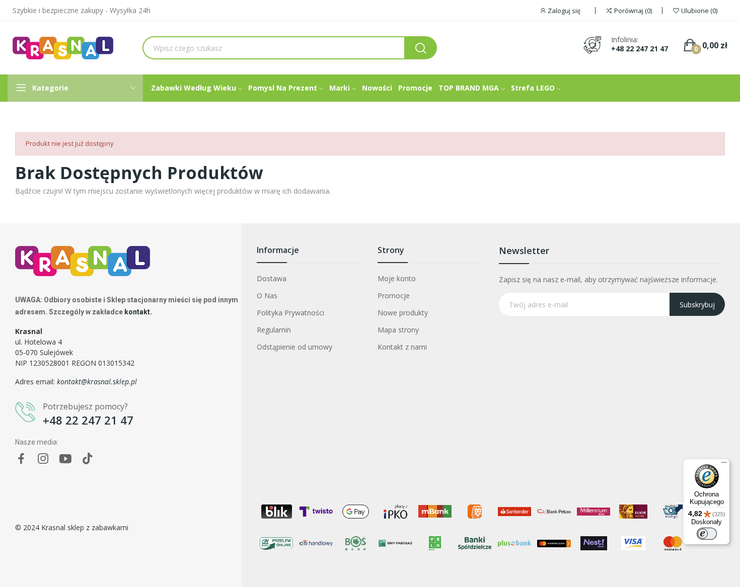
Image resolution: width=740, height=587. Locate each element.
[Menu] (724, 465)
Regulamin (274, 329)
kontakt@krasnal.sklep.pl (97, 381)
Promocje (394, 295)
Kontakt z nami (402, 347)
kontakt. (138, 312)
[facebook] (21, 459)
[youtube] (65, 459)
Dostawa (271, 278)
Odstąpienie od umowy (294, 347)
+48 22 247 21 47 (639, 48)
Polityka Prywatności (290, 312)
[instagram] (43, 459)
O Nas (267, 295)
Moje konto (397, 278)
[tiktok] (88, 459)
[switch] (707, 534)
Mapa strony (398, 329)
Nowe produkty (403, 312)
